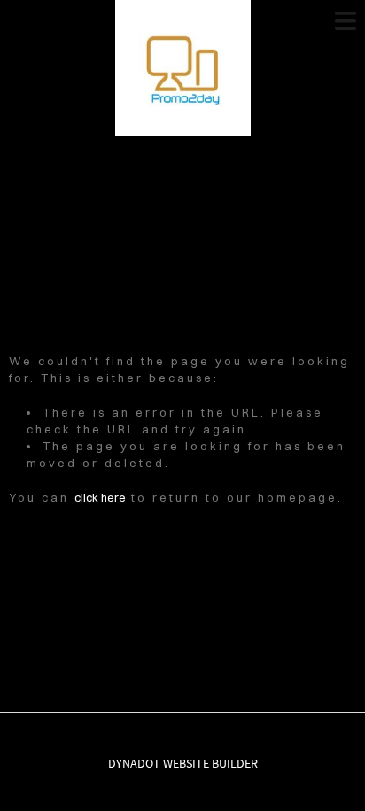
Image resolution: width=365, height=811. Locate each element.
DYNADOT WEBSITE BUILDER (183, 763)
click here (100, 497)
